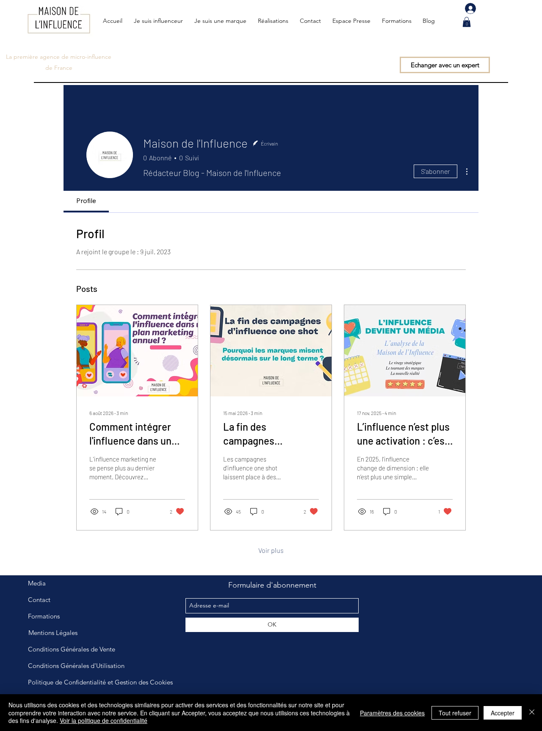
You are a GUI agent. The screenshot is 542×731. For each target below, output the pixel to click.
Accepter (502, 713)
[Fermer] (532, 712)
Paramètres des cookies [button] (392, 713)
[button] (466, 22)
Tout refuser (455, 713)
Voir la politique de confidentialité (103, 720)
